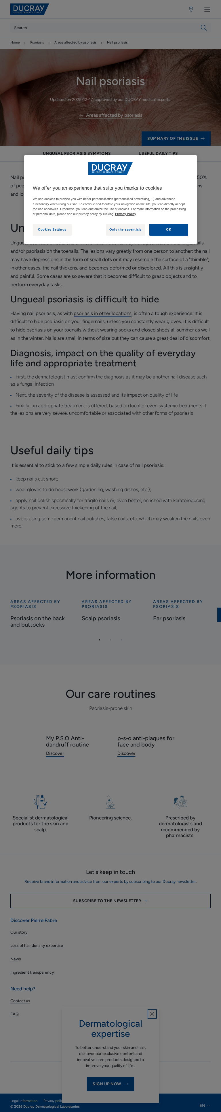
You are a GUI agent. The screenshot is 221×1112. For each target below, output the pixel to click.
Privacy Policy (125, 214)
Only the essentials (125, 229)
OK (168, 229)
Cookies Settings (52, 229)
